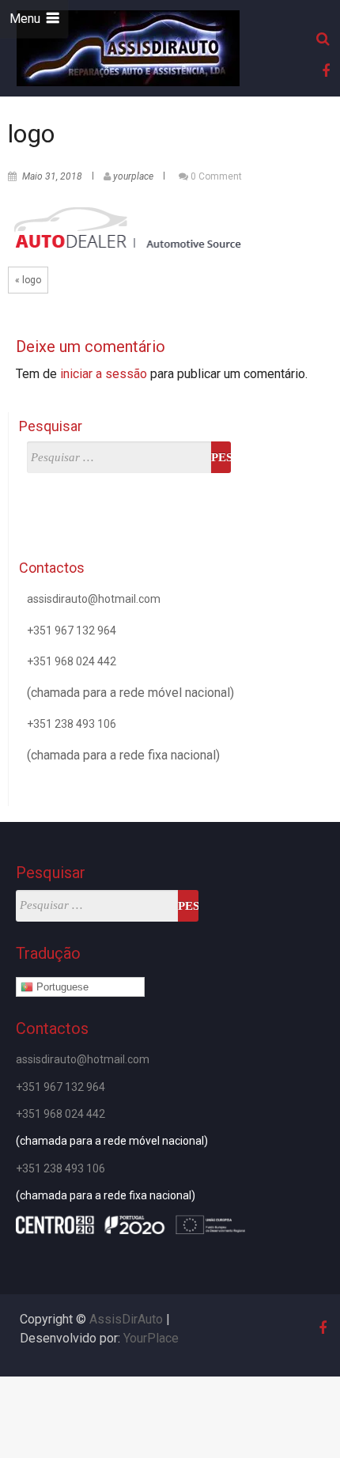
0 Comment (216, 176)
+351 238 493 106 (71, 724)
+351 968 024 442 (71, 661)
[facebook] (323, 70)
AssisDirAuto (126, 1319)
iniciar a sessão (103, 373)
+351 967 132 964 (71, 630)
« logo (28, 280)
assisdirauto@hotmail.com (94, 599)
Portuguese (61, 987)
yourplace (133, 176)
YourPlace (151, 1338)
